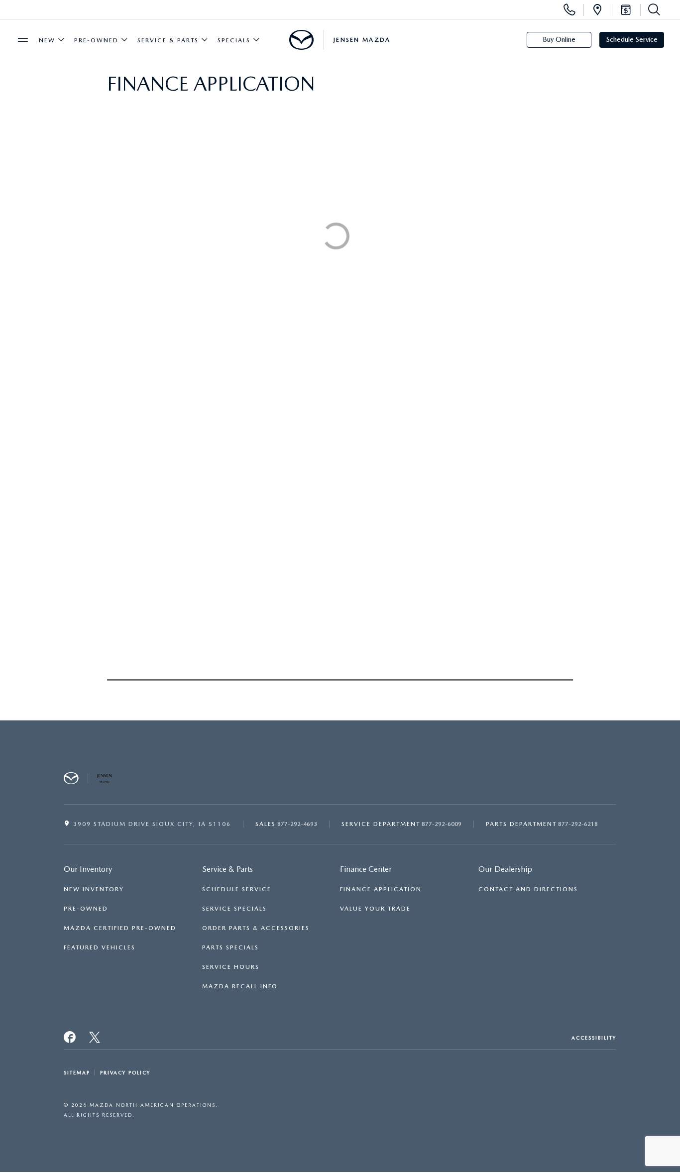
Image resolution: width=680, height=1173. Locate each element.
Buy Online (559, 39)
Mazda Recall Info (240, 986)
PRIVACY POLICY (125, 1072)
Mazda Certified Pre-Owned (120, 928)
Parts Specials (230, 947)
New (47, 40)
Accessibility (593, 1038)
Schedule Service (632, 39)
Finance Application (381, 889)
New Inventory (94, 889)
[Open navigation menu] (23, 40)
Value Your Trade (375, 908)
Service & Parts (168, 40)
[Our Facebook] (70, 1040)
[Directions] (597, 9)
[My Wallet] (626, 10)
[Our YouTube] (95, 1040)
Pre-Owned (96, 40)
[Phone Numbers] (569, 10)
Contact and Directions (528, 889)
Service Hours (230, 966)
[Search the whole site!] (652, 9)
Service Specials (234, 908)
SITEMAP (77, 1072)
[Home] (301, 40)
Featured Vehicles (99, 947)
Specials (234, 40)
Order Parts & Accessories (256, 928)
